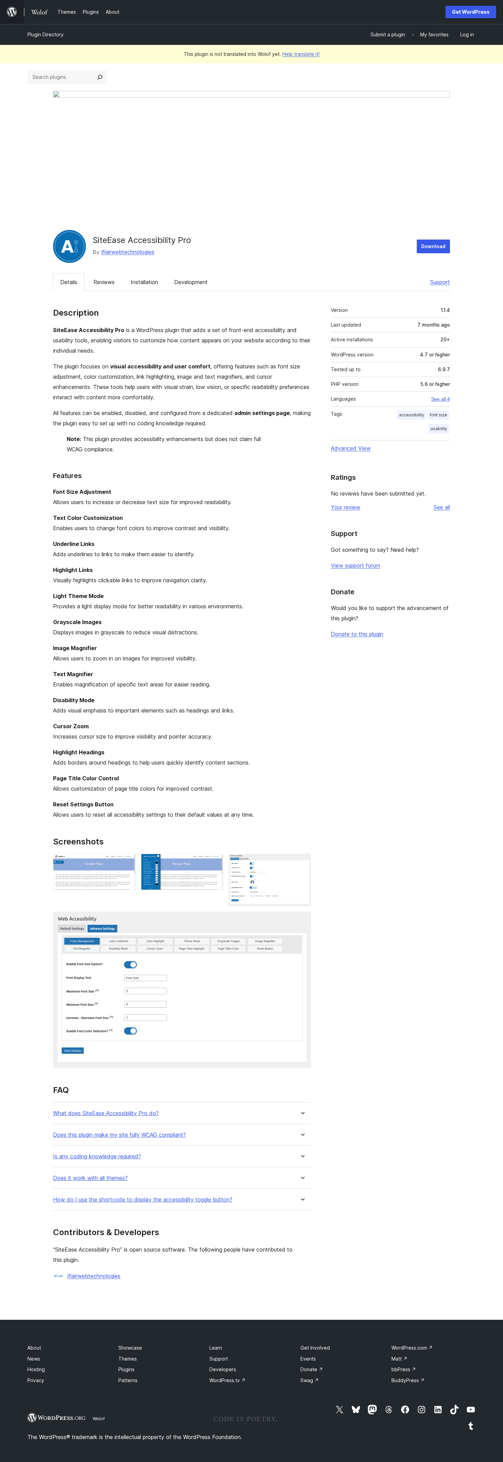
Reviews (104, 282)
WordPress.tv (227, 1380)
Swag (309, 1380)
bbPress (403, 1369)
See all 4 (440, 399)
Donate (311, 1369)
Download (433, 246)
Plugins (126, 1369)
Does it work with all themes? (90, 1178)
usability (438, 428)
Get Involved (315, 1348)
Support (440, 282)
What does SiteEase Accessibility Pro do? (106, 1113)
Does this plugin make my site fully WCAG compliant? (119, 1135)
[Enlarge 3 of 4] (301, 863)
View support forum (355, 565)
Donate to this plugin (357, 634)
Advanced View (351, 448)
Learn (215, 1348)
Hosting (36, 1369)
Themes (127, 1359)
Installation (144, 282)
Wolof (99, 1418)
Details (68, 282)
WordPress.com (412, 1348)
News (33, 1359)
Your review (345, 507)
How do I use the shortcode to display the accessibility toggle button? (142, 1199)
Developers (222, 1369)
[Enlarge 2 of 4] (213, 863)
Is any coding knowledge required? (97, 1156)
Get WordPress (471, 12)
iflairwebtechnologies (127, 251)
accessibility (411, 414)
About (34, 1348)
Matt (399, 1359)
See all (442, 507)
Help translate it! (301, 54)
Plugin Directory (45, 34)
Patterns (128, 1380)
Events (308, 1359)
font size (438, 414)
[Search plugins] (100, 77)
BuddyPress (408, 1380)
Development (191, 282)
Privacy (35, 1380)
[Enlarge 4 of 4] (301, 920)
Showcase (130, 1348)
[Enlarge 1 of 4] (126, 863)
